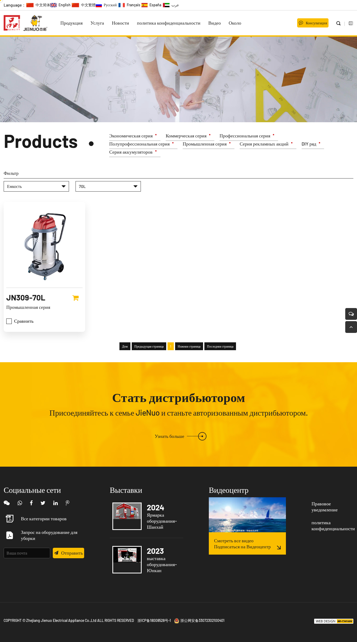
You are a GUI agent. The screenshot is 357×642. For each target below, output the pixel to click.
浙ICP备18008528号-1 (154, 620)
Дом (125, 346)
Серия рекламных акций (264, 144)
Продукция (71, 23)
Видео (214, 23)
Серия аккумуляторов (131, 152)
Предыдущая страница (149, 346)
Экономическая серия (131, 135)
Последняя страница (220, 346)
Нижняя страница (189, 346)
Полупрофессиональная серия (139, 144)
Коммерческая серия (186, 135)
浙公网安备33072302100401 (202, 620)
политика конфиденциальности (168, 23)
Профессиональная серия (245, 135)
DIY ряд (309, 144)
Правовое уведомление (325, 506)
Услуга (97, 23)
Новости (120, 23)
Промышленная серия (205, 144)
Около (235, 23)
